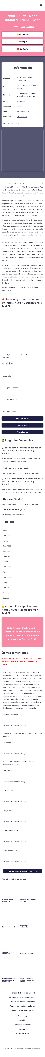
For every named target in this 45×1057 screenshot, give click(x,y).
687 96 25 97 (22, 461)
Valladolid (30, 27)
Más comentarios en (15, 725)
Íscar (23, 27)
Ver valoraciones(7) (11, 123)
